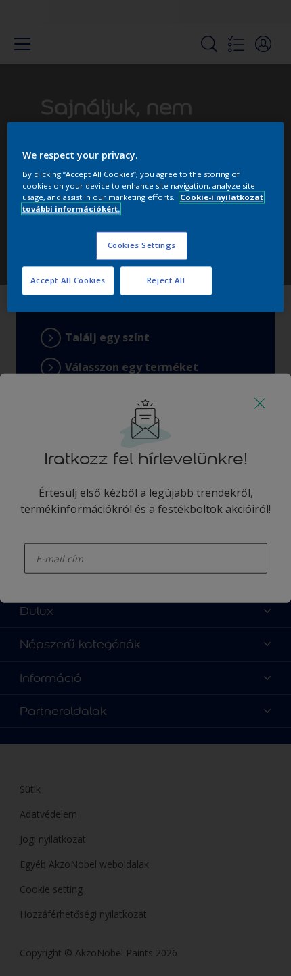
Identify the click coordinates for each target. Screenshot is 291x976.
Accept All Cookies (68, 281)
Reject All (166, 281)
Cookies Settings (142, 246)
